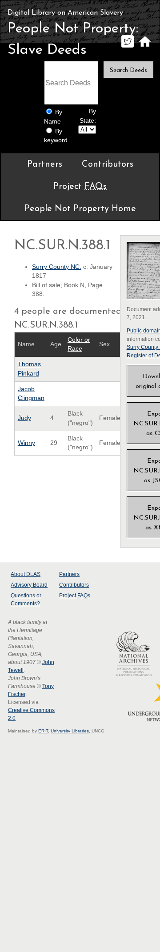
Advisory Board (29, 585)
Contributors (107, 164)
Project (80, 186)
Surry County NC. (56, 267)
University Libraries (70, 730)
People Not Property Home (80, 208)
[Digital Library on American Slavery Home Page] (144, 47)
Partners (44, 164)
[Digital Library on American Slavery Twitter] (127, 47)
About (25, 574)
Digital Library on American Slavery (65, 12)
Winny (26, 443)
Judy (24, 418)
